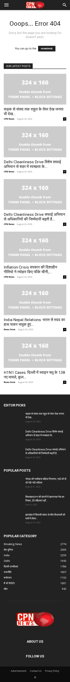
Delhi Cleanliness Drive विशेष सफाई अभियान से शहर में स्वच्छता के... (32, 164)
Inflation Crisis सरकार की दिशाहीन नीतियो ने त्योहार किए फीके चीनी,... (30, 269)
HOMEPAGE (47, 48)
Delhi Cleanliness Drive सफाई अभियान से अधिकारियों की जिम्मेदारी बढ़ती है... (34, 216)
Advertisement (18, 670)
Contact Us (35, 670)
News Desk (9, 329)
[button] (6, 5)
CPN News (9, 118)
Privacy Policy (52, 670)
